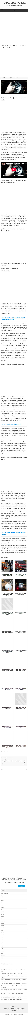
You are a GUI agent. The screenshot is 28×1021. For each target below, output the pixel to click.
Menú (14, 10)
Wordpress (20, 1014)
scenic (2, 953)
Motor (2, 937)
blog (2, 895)
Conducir (2, 907)
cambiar (2, 898)
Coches (2, 905)
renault (2, 950)
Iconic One (7, 1014)
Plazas (2, 943)
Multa (2, 939)
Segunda (2, 955)
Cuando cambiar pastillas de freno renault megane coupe (20, 762)
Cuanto (2, 914)
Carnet (2, 900)
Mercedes (3, 934)
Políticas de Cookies (14, 1008)
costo (7, 751)
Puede (2, 948)
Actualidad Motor (4, 893)
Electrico (2, 921)
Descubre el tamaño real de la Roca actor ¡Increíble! (11, 999)
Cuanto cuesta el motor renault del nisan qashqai (11, 997)
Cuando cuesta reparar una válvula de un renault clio (7, 762)
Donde (2, 918)
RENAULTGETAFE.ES (14, 2)
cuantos (2, 916)
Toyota (2, 960)
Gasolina (2, 925)
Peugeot (2, 941)
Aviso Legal (6, 1008)
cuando (2, 911)
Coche (2, 902)
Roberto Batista (6, 77)
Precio (2, 946)
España (2, 923)
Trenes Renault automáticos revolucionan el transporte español (14, 983)
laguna (2, 930)
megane (2, 932)
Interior (2, 927)
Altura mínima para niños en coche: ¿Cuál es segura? (11, 973)
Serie (2, 957)
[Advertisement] (14, 28)
